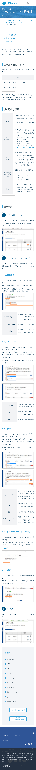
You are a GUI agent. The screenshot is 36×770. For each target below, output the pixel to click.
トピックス (18, 733)
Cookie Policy (18, 755)
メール (20, 23)
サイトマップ (6, 740)
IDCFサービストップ (8, 21)
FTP (8, 668)
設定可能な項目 (11, 38)
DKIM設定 (7, 548)
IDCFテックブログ (29, 733)
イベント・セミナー (18, 737)
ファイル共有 (11, 683)
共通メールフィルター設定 (26, 147)
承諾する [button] (7, 766)
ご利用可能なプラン (12, 35)
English (6, 737)
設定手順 (9, 41)
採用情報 (6, 735)
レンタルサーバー (28, 21)
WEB (8, 664)
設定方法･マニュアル (9, 23)
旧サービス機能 (11, 701)
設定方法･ (14, 653)
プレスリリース (18, 735)
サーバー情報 (11, 659)
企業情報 (6, 733)
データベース (11, 678)
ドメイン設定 (11, 687)
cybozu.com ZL (11, 697)
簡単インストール (12, 692)
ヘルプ (18, 21)
